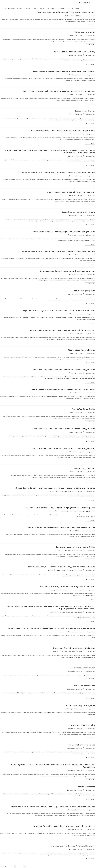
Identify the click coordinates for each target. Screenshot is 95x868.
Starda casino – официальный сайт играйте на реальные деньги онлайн (61, 527)
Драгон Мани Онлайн (85, 111)
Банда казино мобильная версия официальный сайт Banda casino (64, 71)
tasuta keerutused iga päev (83, 725)
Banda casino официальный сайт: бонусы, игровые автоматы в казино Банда (58, 91)
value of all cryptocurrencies (82, 745)
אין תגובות (48, 491)
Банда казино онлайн (85, 32)
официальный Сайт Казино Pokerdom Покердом (72, 846)
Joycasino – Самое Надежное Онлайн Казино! (74, 648)
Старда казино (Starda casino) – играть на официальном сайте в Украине (60, 507)
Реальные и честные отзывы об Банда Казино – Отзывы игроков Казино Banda (58, 172)
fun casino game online (84, 685)
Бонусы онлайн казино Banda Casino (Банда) (74, 51)
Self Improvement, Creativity (66, 570)
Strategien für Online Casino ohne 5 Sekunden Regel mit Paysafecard (64, 826)
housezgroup (84, 2)
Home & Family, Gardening (66, 511)
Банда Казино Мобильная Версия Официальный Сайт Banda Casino (63, 389)
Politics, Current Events (67, 590)
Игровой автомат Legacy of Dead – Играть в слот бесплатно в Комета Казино (59, 310)
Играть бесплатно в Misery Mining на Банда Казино (71, 192)
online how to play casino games (80, 705)
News (72, 114)
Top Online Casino (69, 15)
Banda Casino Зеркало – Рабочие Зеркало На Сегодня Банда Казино (63, 369)
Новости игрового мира (67, 612)
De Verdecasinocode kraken (82, 668)
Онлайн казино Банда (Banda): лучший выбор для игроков (67, 271)
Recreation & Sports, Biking (66, 530)
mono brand (73, 849)
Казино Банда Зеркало (84, 468)
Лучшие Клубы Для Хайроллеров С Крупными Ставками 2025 (66, 12)
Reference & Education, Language (65, 491)
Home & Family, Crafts (69, 651)
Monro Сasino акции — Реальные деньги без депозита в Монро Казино (61, 567)
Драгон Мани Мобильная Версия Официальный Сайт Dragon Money (63, 130)
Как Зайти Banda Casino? (83, 409)
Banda (71, 35)
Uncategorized (69, 550)
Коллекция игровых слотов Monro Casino (75, 547)
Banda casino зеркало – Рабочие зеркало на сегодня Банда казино (64, 231)
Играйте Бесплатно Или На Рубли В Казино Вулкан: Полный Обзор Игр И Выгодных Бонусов (51, 628)
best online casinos (86, 786)
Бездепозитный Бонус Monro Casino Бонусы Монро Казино (67, 586)
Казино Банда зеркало (84, 290)
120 (5, 866)
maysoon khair (91, 15)
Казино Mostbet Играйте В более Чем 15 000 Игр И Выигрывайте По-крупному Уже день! (53, 806)
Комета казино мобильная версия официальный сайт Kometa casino (62, 330)
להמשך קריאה (89, 25)
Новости (72, 632)
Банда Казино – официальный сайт (78, 212)
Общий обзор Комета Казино (81, 350)
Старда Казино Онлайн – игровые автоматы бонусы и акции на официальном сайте (55, 488)
